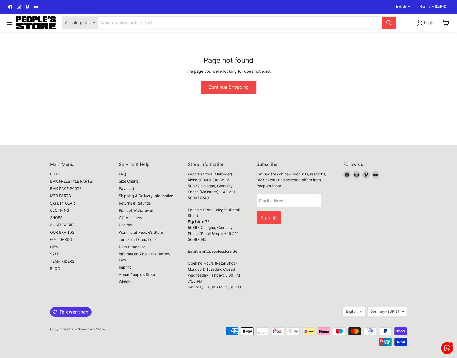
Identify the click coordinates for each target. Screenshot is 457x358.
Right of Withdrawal (136, 210)
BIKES (55, 174)
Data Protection (132, 246)
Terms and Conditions (137, 239)
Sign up (269, 217)
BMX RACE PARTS (66, 188)
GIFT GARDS (61, 239)
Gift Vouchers (130, 217)
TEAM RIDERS (62, 261)
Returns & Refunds (135, 203)
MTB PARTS (60, 195)
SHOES (56, 217)
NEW (54, 246)
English (400, 6)
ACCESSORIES (63, 225)
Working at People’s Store (141, 232)
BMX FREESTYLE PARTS (71, 181)
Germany (433, 6)
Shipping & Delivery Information (146, 195)
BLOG (55, 268)
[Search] (389, 23)
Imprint (125, 267)
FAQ (122, 174)
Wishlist (125, 281)
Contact (125, 225)
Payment (126, 188)
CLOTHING (59, 210)
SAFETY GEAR (62, 203)
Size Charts (129, 181)
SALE (54, 254)
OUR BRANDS (62, 232)
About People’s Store (137, 274)
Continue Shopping (228, 87)
